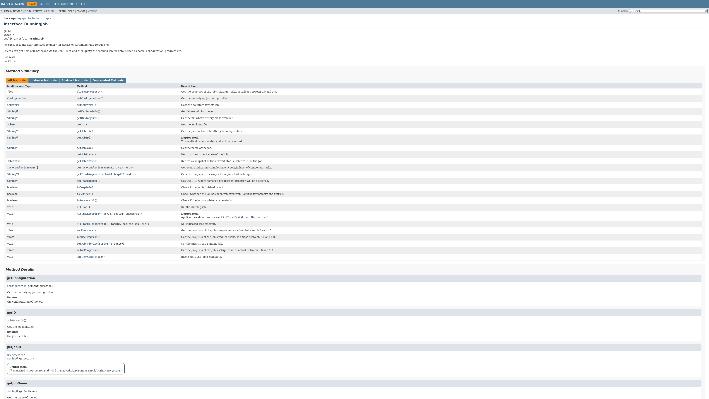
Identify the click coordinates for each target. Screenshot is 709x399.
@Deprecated (15, 355)
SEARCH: (623, 11)
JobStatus (13, 161)
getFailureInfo (87, 111)
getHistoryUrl (86, 118)
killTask (83, 213)
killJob (82, 207)
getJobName (84, 147)
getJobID (83, 137)
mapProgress (85, 230)
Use (41, 4)
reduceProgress (87, 237)
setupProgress (86, 250)
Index (73, 4)
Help (82, 4)
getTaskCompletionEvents (94, 167)
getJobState (85, 154)
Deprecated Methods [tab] (108, 80)
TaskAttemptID (114, 174)
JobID (11, 124)
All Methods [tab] (17, 80)
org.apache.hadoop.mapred (34, 18)
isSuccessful (86, 200)
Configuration (16, 98)
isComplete (84, 187)
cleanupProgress (88, 91)
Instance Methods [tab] (44, 80)
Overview (7, 4)
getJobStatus (86, 161)
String (11, 111)
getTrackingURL (87, 180)
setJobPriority (87, 243)
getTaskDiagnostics (90, 174)
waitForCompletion (89, 256)
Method (49, 11)
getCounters (85, 104)
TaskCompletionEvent (21, 167)
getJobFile (84, 131)
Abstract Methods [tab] (75, 80)
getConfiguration (88, 98)
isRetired (83, 193)
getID (80, 124)
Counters (13, 104)
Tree (48, 4)
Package (20, 4)
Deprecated (61, 4)
